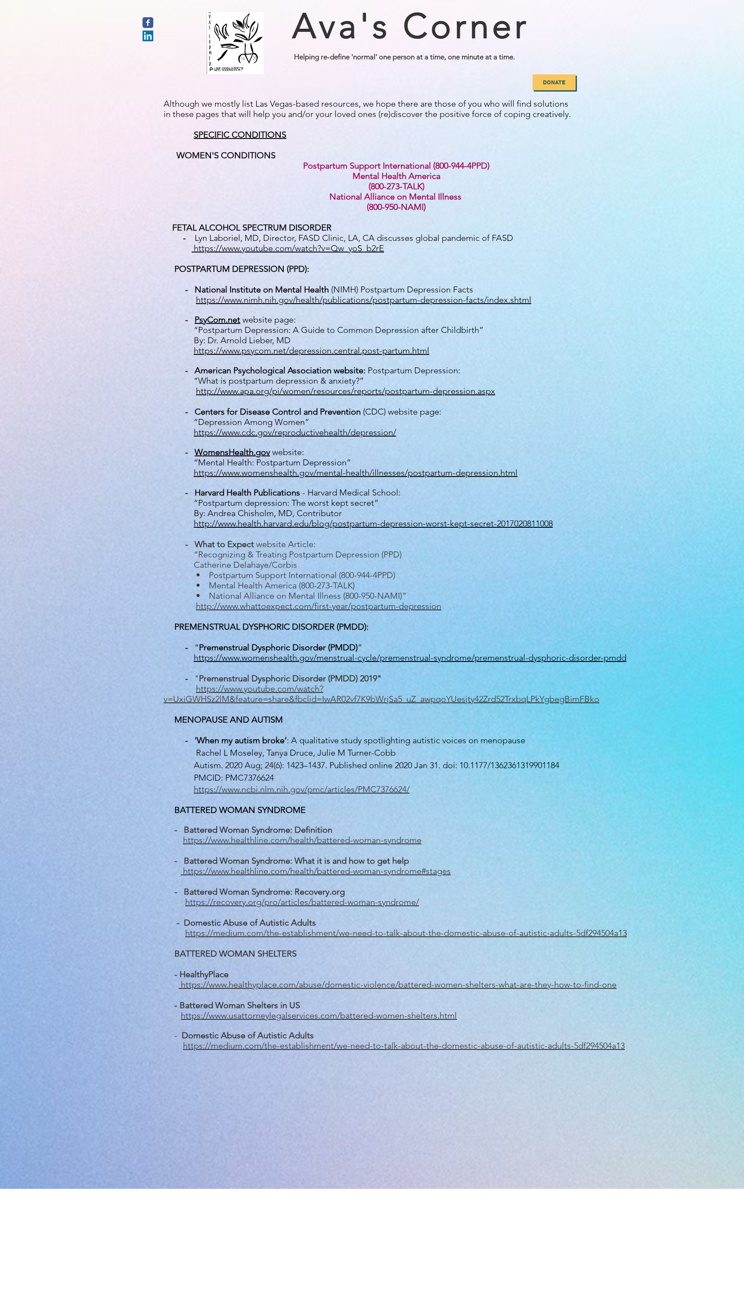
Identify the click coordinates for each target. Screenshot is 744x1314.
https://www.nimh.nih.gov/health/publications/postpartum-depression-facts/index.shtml (363, 300)
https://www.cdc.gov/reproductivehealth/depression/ (295, 432)
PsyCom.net (217, 319)
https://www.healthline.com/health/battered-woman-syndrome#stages (317, 871)
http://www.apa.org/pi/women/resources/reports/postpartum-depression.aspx (345, 391)
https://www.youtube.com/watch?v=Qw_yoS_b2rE (289, 248)
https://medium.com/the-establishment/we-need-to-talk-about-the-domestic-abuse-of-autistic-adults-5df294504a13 (406, 933)
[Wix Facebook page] (148, 22)
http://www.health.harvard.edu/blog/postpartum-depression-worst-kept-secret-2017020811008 (373, 523)
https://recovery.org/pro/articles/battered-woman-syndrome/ (302, 902)
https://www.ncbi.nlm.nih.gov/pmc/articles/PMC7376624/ (301, 789)
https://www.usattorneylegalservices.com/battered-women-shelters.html (319, 1015)
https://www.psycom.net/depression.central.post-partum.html (311, 350)
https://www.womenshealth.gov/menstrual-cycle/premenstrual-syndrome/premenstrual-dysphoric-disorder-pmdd (410, 657)
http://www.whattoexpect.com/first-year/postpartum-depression (318, 606)
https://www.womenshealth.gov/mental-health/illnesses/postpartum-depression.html (356, 473)
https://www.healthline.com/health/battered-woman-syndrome (302, 840)
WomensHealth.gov (232, 452)
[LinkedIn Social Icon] (148, 36)
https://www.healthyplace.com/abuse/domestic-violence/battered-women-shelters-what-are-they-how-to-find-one (399, 984)
